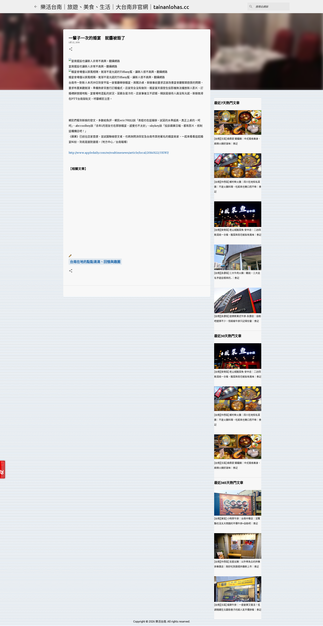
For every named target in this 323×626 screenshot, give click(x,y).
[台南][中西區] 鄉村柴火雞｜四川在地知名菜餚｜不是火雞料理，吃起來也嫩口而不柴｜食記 (237, 186)
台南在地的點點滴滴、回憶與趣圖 (95, 262)
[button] (71, 49)
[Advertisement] (137, 212)
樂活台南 (160, 621)
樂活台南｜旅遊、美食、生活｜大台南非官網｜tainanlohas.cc (114, 7)
